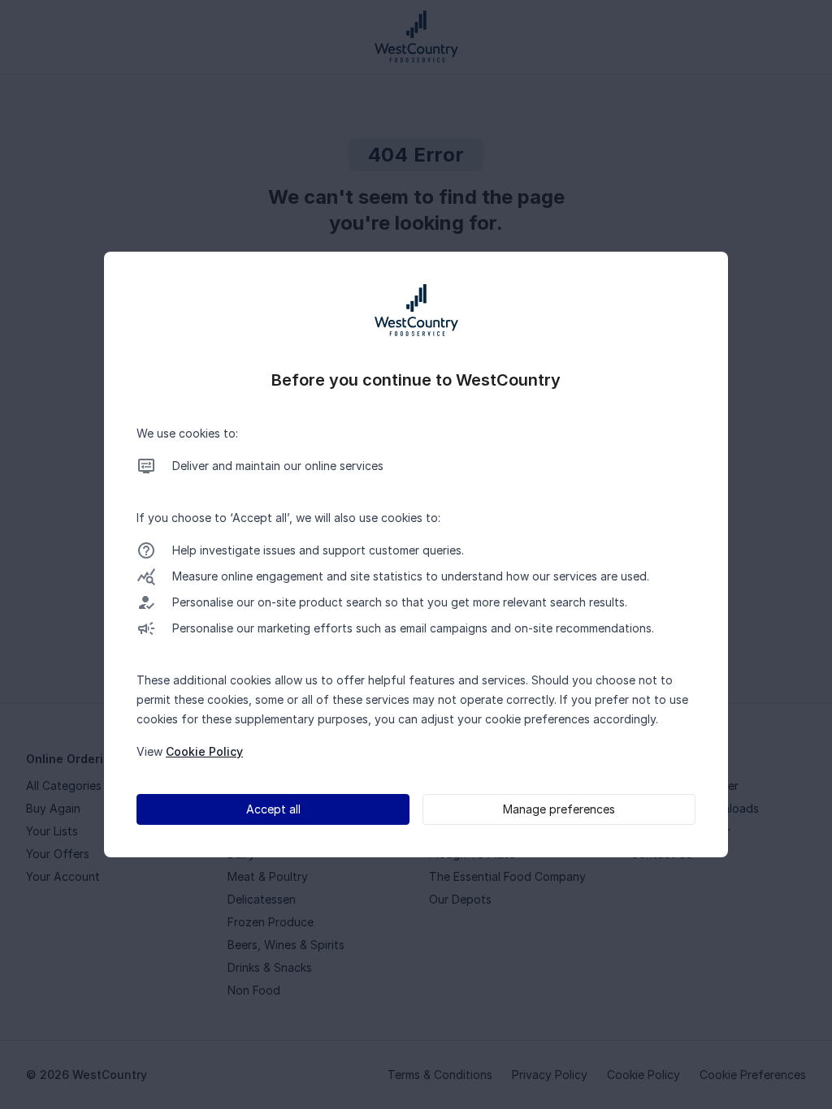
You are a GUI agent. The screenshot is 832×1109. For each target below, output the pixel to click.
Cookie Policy (204, 751)
